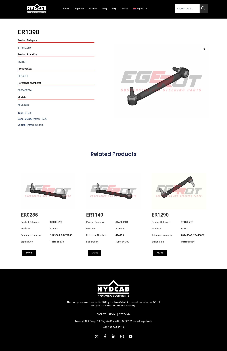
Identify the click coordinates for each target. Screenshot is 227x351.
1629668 (55, 235)
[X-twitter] (96, 336)
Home (66, 8)
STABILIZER (24, 47)
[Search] (204, 8)
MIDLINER (23, 104)
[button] (204, 49)
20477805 (66, 235)
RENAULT (23, 76)
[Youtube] (130, 336)
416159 (120, 235)
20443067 (198, 235)
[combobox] (187, 8)
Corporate (79, 8)
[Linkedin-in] (113, 336)
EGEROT (22, 61)
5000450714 (25, 90)
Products (93, 8)
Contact (124, 8)
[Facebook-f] (105, 336)
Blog (104, 8)
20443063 (186, 235)
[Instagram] (122, 336)
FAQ (114, 8)
